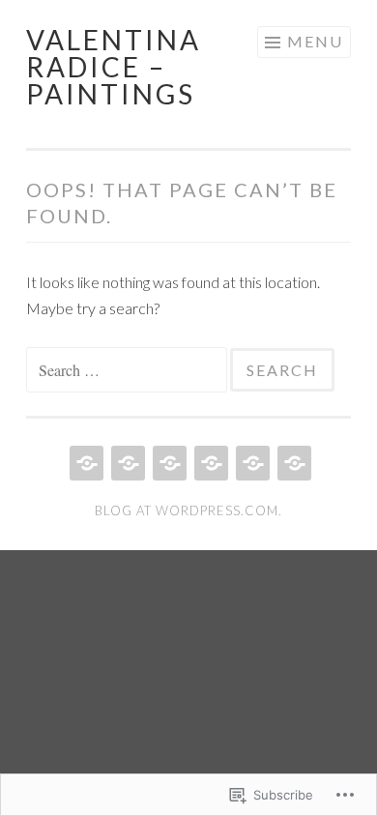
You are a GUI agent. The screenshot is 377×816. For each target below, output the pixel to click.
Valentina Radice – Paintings (113, 66)
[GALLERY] (209, 463)
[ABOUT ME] (168, 463)
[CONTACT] (251, 463)
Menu (315, 41)
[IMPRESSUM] (292, 463)
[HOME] (84, 463)
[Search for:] (128, 370)
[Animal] (126, 463)
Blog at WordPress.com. (188, 510)
